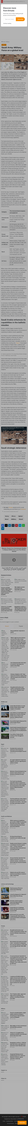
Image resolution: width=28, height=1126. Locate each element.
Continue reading (7, 23)
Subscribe (20, 19)
